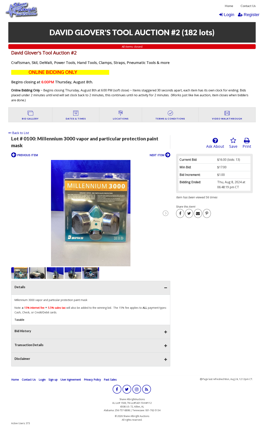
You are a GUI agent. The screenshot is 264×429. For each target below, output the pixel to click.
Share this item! (185, 206)
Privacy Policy (92, 379)
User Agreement (70, 379)
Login (229, 14)
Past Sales (110, 379)
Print (247, 146)
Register (251, 14)
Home (229, 6)
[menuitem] (229, 5)
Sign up (53, 379)
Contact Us (248, 6)
